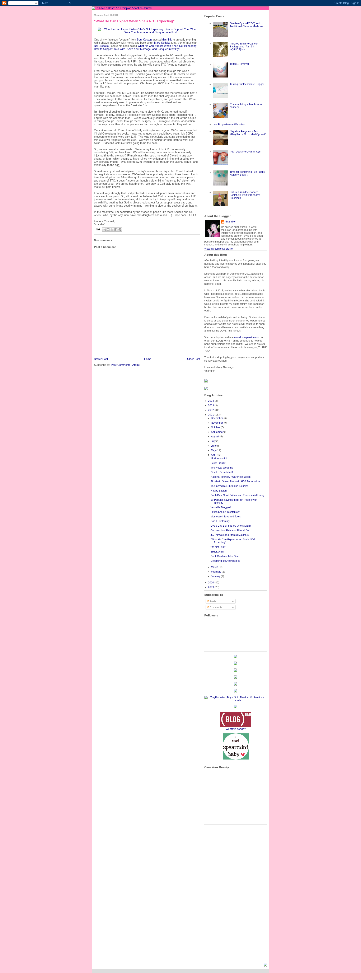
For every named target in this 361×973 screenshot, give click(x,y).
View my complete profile (218, 248)
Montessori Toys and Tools (226, 516)
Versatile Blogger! (221, 507)
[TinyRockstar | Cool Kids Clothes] (235, 700)
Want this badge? (236, 729)
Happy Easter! (219, 490)
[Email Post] (98, 228)
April (214, 454)
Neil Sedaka (101, 45)
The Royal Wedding (222, 467)
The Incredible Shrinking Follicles (229, 486)
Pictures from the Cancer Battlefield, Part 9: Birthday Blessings (245, 195)
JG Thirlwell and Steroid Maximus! (230, 534)
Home (147, 359)
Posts (212, 601)
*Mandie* (230, 221)
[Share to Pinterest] (120, 229)
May (213, 450)
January (216, 576)
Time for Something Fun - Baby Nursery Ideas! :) (247, 173)
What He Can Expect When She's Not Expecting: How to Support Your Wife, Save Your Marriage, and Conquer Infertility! (145, 47)
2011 (211, 414)
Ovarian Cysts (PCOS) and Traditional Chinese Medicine (246, 25)
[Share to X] (112, 229)
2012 (211, 410)
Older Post (193, 359)
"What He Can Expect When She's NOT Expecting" (134, 21)
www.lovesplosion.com (247, 337)
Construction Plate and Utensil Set (230, 530)
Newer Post (101, 359)
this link (167, 39)
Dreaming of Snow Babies (225, 560)
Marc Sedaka (162, 42)
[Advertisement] (118, 347)
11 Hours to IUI (219, 458)
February (216, 571)
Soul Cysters (145, 39)
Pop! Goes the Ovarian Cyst (245, 151)
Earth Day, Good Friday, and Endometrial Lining (237, 495)
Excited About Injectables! (225, 512)
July (213, 441)
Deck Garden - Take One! (225, 556)
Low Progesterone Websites (229, 124)
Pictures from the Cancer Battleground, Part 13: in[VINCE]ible (244, 46)
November (217, 422)
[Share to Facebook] (116, 229)
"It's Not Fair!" (218, 547)
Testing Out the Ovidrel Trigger (247, 84)
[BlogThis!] (108, 229)
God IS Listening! (220, 521)
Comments (215, 607)
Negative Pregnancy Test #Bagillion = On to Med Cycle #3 (248, 133)
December (217, 418)
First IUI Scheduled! (222, 472)
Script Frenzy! (218, 463)
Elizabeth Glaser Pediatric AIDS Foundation (235, 481)
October (216, 427)
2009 (211, 587)
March (215, 567)
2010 (211, 582)
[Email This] (104, 229)
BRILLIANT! (217, 551)
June (214, 445)
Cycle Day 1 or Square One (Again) (231, 525)
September (217, 432)
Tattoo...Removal (239, 63)
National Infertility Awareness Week (230, 476)
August (215, 436)
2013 (211, 405)
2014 (211, 400)
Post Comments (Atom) (125, 364)
